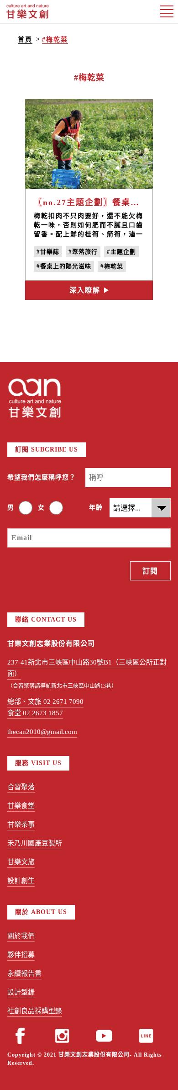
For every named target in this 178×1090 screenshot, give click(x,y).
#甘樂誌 (48, 251)
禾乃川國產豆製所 (34, 843)
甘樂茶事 (21, 824)
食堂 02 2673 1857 (35, 713)
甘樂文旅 (21, 862)
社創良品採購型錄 (34, 1011)
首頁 (25, 39)
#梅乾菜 (55, 39)
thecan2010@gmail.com (42, 731)
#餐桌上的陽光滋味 (64, 266)
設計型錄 (21, 992)
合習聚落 (21, 787)
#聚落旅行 (83, 251)
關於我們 (21, 936)
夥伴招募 (21, 954)
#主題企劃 (121, 251)
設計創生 (21, 880)
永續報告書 (24, 973)
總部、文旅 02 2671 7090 (45, 701)
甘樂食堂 (21, 805)
